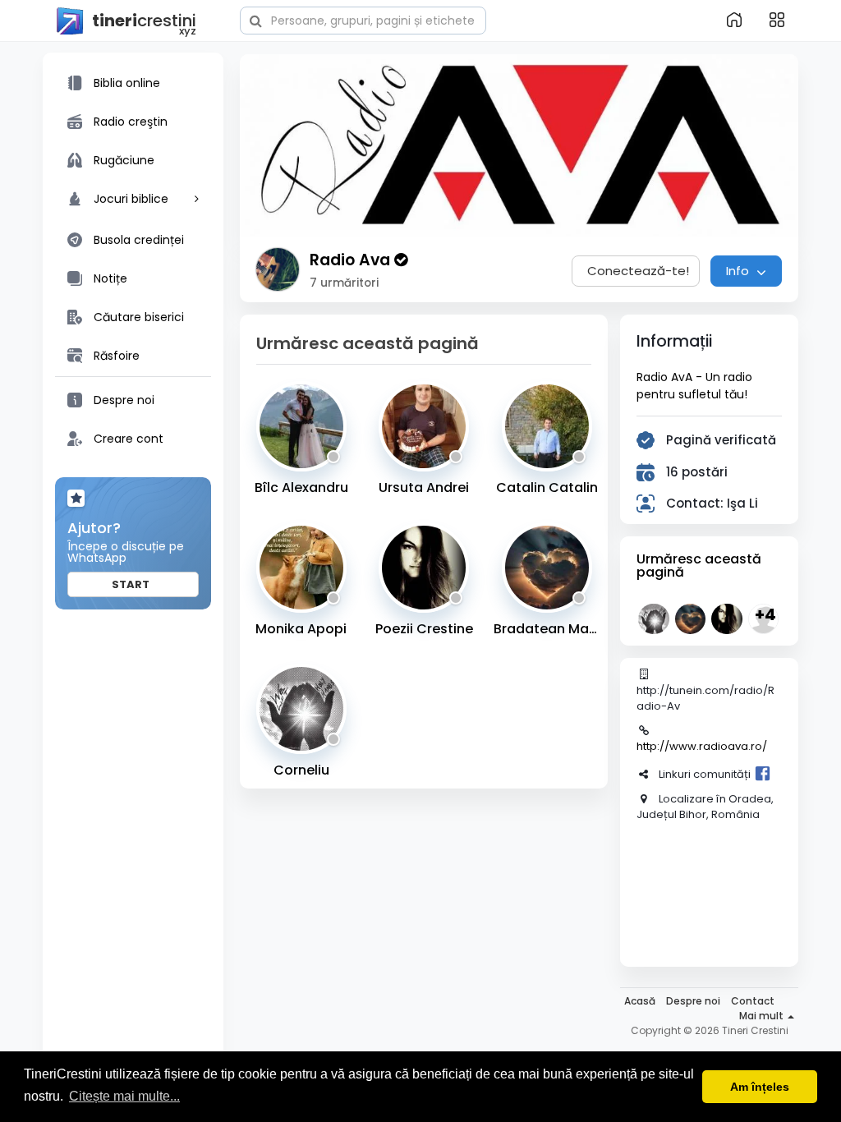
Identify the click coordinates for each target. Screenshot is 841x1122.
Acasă (639, 1001)
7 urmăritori (344, 283)
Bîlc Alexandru (301, 487)
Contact (752, 1001)
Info (739, 270)
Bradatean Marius (547, 628)
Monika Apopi (301, 628)
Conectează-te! (638, 270)
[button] (363, 18)
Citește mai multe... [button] (124, 1096)
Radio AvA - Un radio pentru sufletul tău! (694, 385)
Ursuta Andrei (424, 487)
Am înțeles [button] (759, 1086)
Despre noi (693, 1001)
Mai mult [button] (762, 1016)
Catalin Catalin (547, 487)
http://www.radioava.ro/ (701, 746)
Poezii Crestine (424, 628)
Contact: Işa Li (712, 503)
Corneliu (301, 770)
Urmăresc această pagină (698, 566)
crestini (144, 21)
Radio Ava (352, 260)
